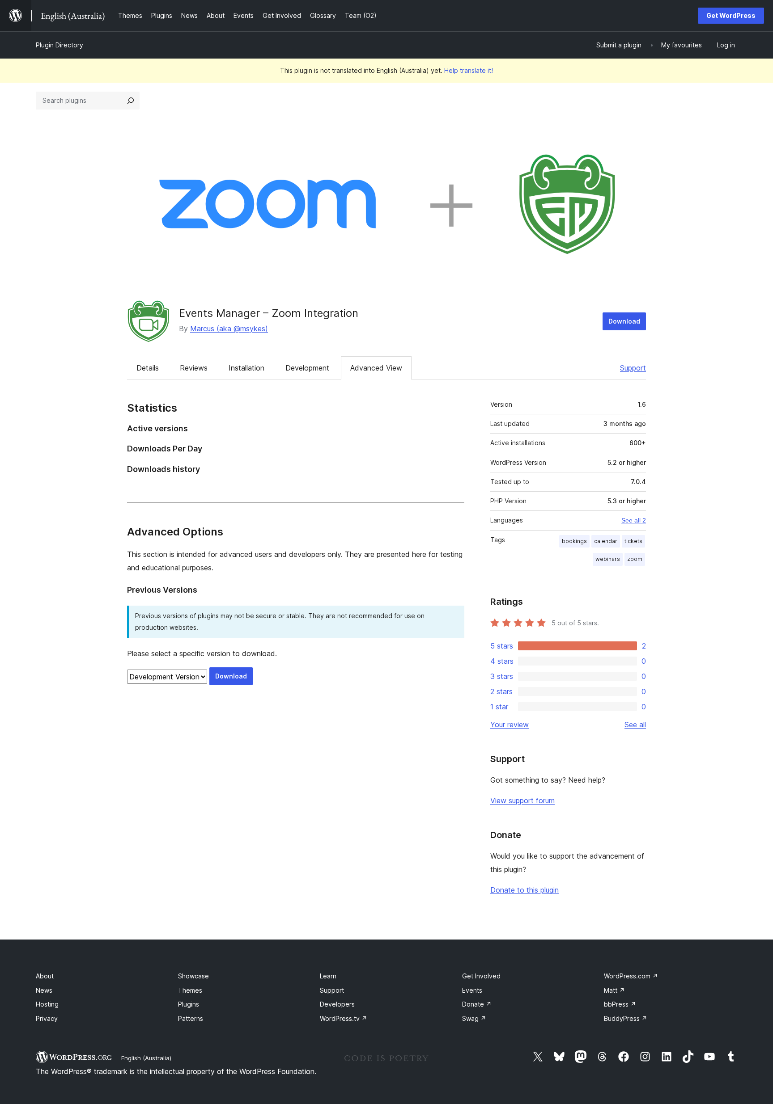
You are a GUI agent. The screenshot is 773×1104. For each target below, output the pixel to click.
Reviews (194, 367)
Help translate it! (468, 70)
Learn (328, 976)
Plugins (188, 1004)
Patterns (190, 1018)
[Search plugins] (131, 101)
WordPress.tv (343, 1018)
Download (624, 321)
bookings (574, 541)
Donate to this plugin (524, 889)
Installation (246, 367)
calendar (605, 541)
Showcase (193, 976)
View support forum (522, 800)
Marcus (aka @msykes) (229, 328)
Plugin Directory (59, 45)
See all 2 (633, 520)
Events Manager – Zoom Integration (268, 313)
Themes (190, 990)
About (45, 976)
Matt (614, 990)
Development (307, 367)
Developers (337, 1004)
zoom (634, 559)
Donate (477, 1004)
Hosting (47, 1004)
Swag (474, 1018)
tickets (633, 541)
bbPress (620, 1004)
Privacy (47, 1018)
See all (635, 724)
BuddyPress (625, 1018)
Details (147, 367)
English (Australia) (146, 1058)
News (44, 990)
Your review (509, 724)
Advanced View (376, 367)
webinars (607, 559)
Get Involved (481, 976)
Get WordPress (731, 15)
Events (472, 990)
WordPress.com (631, 976)
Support (633, 367)
